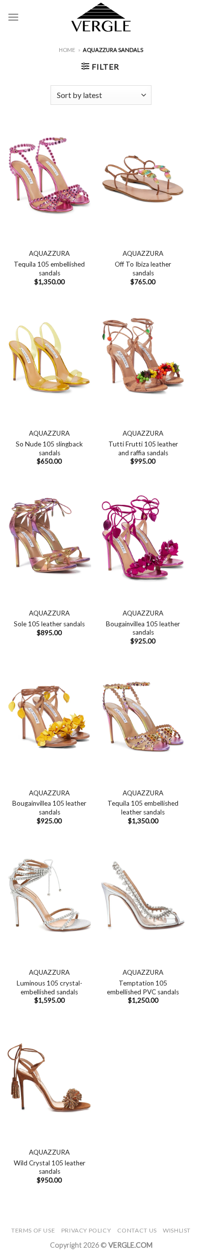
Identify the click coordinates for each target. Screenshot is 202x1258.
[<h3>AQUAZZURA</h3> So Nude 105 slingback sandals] (49, 358)
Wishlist (177, 1230)
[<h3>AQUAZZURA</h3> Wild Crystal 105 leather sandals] (49, 1077)
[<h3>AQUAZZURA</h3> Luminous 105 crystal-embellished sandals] (49, 897)
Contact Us (137, 1230)
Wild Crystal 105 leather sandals (49, 1167)
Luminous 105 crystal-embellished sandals (49, 987)
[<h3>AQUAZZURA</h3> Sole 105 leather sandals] (49, 538)
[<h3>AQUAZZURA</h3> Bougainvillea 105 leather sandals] (143, 538)
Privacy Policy (86, 1230)
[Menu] (13, 17)
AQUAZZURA (49, 253)
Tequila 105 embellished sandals (49, 268)
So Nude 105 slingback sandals (49, 448)
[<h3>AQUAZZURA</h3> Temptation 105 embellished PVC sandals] (143, 897)
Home (67, 50)
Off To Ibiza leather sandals (143, 268)
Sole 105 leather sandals (49, 624)
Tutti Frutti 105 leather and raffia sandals (143, 448)
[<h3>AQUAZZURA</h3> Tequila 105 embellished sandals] (49, 178)
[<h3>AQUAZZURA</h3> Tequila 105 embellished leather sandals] (143, 717)
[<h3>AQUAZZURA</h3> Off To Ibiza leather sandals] (143, 178)
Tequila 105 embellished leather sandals (142, 807)
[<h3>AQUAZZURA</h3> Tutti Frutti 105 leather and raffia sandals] (143, 358)
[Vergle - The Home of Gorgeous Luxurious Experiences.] (101, 17)
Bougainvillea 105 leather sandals (143, 628)
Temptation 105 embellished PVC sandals (143, 987)
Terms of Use (33, 1230)
